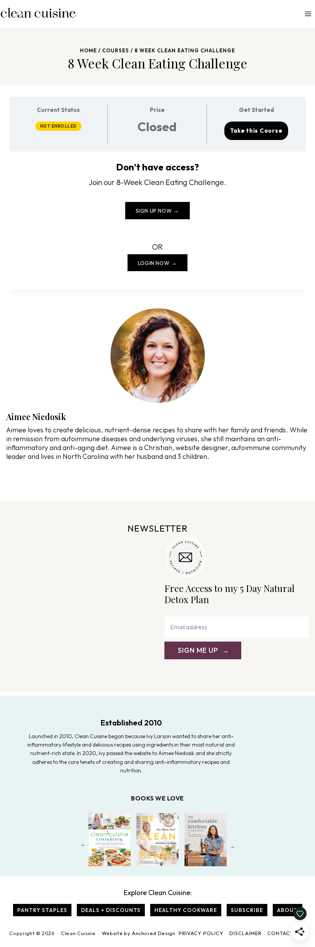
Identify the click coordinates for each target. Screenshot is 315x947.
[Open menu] (308, 14)
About (287, 910)
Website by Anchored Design (139, 933)
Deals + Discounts (111, 910)
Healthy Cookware (185, 910)
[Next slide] (232, 846)
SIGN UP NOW (154, 210)
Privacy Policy (201, 933)
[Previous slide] (83, 846)
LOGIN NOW (153, 263)
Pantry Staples (42, 910)
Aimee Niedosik (36, 416)
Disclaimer (245, 933)
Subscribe (247, 910)
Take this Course (256, 130)
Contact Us (284, 933)
